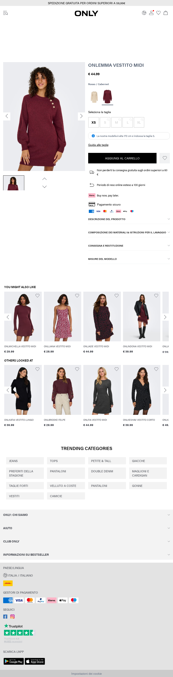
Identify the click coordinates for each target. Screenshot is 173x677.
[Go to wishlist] (158, 14)
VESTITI (14, 496)
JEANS (13, 461)
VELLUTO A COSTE (63, 485)
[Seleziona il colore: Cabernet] (107, 97)
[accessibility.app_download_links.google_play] (13, 665)
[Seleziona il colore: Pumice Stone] (94, 97)
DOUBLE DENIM (102, 471)
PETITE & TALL (101, 461)
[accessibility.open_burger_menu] (5, 13)
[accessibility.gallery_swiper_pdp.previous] (44, 178)
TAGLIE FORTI (18, 485)
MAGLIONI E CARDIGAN (140, 473)
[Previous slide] (7, 317)
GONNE (137, 485)
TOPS (54, 461)
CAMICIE (56, 496)
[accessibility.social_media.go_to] (5, 617)
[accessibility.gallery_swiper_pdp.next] (44, 186)
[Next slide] (165, 317)
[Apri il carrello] (166, 13)
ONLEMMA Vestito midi (116, 65)
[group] (23, 325)
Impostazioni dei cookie (86, 673)
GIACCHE (138, 461)
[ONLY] (86, 15)
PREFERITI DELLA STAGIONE (21, 473)
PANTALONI (58, 471)
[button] (93, 122)
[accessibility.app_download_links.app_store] (34, 665)
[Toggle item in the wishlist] (164, 158)
